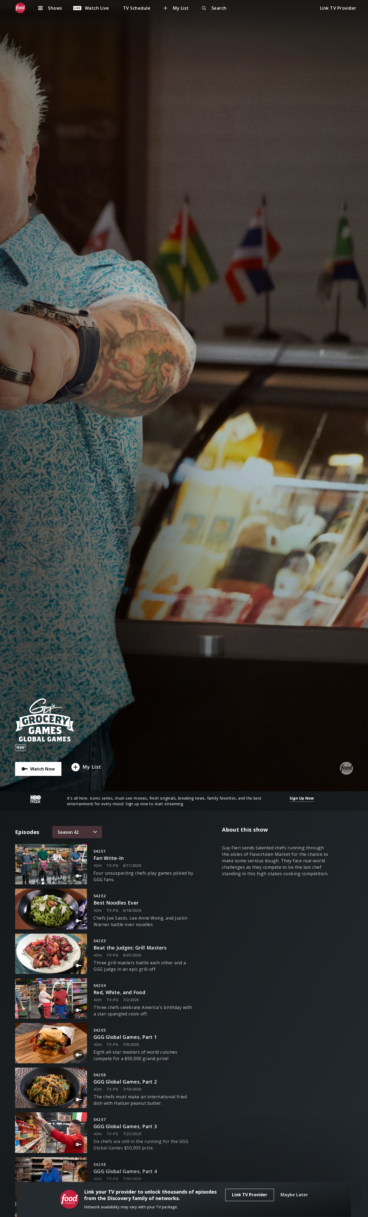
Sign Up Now (302, 798)
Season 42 (68, 832)
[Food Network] (23, 8)
